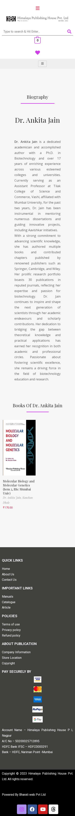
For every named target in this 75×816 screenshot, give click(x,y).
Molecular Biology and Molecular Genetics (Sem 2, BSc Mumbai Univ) (19, 487)
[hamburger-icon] (42, 64)
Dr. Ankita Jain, (12, 497)
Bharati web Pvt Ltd (32, 794)
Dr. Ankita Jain (37, 119)
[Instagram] (22, 809)
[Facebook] (32, 809)
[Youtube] (43, 809)
